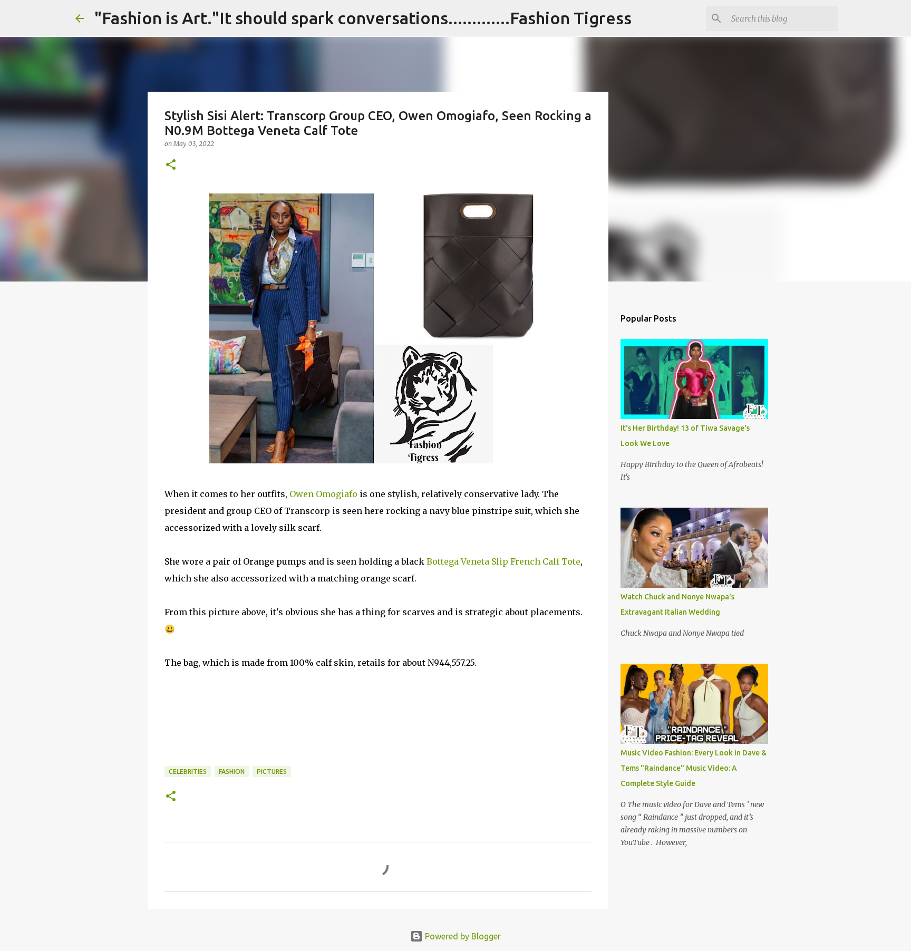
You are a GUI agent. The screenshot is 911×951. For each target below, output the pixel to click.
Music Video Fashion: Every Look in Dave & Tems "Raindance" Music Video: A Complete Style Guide (694, 768)
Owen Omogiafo (323, 494)
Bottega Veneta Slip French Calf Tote (503, 561)
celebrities (188, 771)
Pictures (272, 771)
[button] (170, 165)
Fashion (232, 771)
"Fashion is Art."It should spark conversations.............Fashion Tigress (363, 17)
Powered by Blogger (462, 936)
